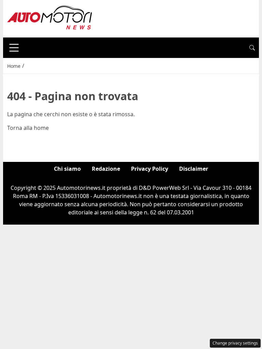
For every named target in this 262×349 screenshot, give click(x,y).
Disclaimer (193, 168)
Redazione (106, 168)
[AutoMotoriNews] (49, 18)
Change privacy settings (235, 343)
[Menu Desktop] (14, 47)
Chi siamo (67, 168)
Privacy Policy (149, 168)
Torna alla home (28, 128)
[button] (252, 48)
